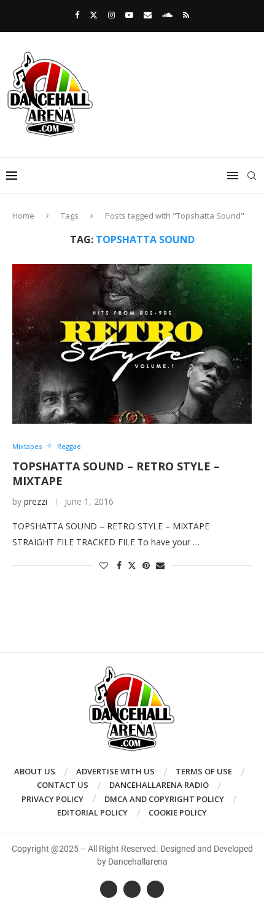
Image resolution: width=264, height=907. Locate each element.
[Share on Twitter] (132, 565)
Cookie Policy (178, 812)
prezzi (35, 501)
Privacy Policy (52, 798)
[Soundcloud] (167, 14)
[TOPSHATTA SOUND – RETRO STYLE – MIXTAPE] (132, 344)
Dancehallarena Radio (159, 784)
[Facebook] (77, 14)
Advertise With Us (115, 771)
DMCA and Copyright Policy (164, 798)
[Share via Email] (160, 565)
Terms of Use (204, 771)
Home (23, 215)
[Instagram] (111, 14)
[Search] (252, 175)
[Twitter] (94, 14)
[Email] (148, 14)
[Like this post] (103, 565)
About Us (34, 771)
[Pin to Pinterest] (146, 565)
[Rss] (186, 14)
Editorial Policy (92, 812)
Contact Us (62, 784)
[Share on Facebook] (119, 565)
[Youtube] (129, 14)
